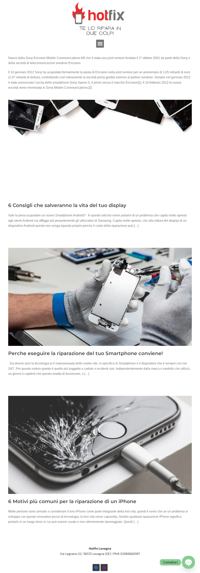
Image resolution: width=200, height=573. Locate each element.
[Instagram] (104, 567)
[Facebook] (96, 567)
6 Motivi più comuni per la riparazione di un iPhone (72, 501)
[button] (100, 44)
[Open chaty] (188, 562)
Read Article (19, 240)
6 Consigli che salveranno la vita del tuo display (67, 205)
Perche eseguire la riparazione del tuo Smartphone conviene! (85, 353)
